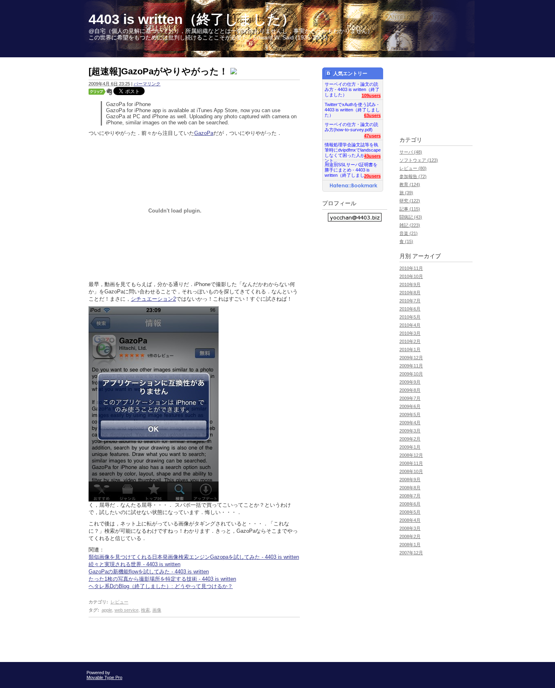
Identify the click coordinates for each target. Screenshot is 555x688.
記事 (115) (409, 208)
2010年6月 (410, 308)
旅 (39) (406, 192)
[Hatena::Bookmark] (353, 186)
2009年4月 (410, 422)
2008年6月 (410, 503)
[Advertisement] (184, 637)
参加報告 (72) (413, 176)
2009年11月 (411, 365)
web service (127, 610)
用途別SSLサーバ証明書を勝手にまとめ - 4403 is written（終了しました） (351, 167)
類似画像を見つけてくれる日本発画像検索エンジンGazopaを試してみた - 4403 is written (194, 557)
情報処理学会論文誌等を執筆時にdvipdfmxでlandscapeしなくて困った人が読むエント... (353, 147)
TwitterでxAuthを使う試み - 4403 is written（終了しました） (352, 107)
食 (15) (406, 241)
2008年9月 (410, 479)
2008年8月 (410, 487)
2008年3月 (410, 528)
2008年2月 (410, 536)
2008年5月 (410, 512)
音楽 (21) (408, 233)
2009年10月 (411, 373)
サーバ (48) (410, 152)
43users (372, 156)
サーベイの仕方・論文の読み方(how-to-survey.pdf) (351, 127)
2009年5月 (410, 414)
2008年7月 (410, 495)
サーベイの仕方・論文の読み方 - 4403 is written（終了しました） (352, 87)
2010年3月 (410, 333)
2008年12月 (411, 455)
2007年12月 (411, 552)
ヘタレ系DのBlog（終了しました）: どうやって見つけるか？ (161, 586)
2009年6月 (410, 406)
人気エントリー (350, 73)
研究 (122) (409, 200)
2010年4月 (410, 325)
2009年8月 (410, 390)
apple (107, 610)
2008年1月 (410, 544)
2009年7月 (410, 398)
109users (371, 95)
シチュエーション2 (153, 299)
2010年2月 (410, 341)
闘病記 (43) (410, 217)
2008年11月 (411, 463)
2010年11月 (411, 268)
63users (372, 115)
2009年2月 (410, 438)
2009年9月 (410, 382)
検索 (145, 610)
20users (372, 176)
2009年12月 (411, 357)
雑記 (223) (409, 225)
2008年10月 (411, 471)
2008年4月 (410, 520)
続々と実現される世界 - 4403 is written (134, 564)
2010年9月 (410, 284)
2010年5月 (410, 317)
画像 (156, 610)
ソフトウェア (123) (418, 160)
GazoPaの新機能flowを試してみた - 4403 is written (149, 572)
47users (372, 135)
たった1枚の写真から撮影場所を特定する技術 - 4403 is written (162, 579)
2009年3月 (410, 430)
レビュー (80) (413, 168)
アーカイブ (426, 256)
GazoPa (203, 133)
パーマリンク (147, 83)
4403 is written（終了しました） (192, 19)
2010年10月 (411, 276)
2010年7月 (410, 300)
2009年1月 (410, 447)
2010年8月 (410, 292)
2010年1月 (410, 349)
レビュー (119, 601)
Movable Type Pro (104, 677)
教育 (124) (409, 184)
